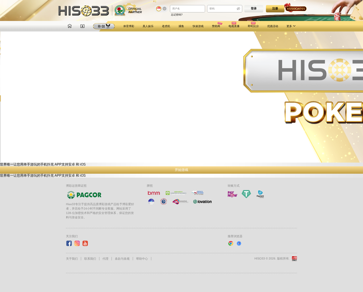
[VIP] (104, 26)
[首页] (69, 26)
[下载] (82, 26)
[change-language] (161, 8)
